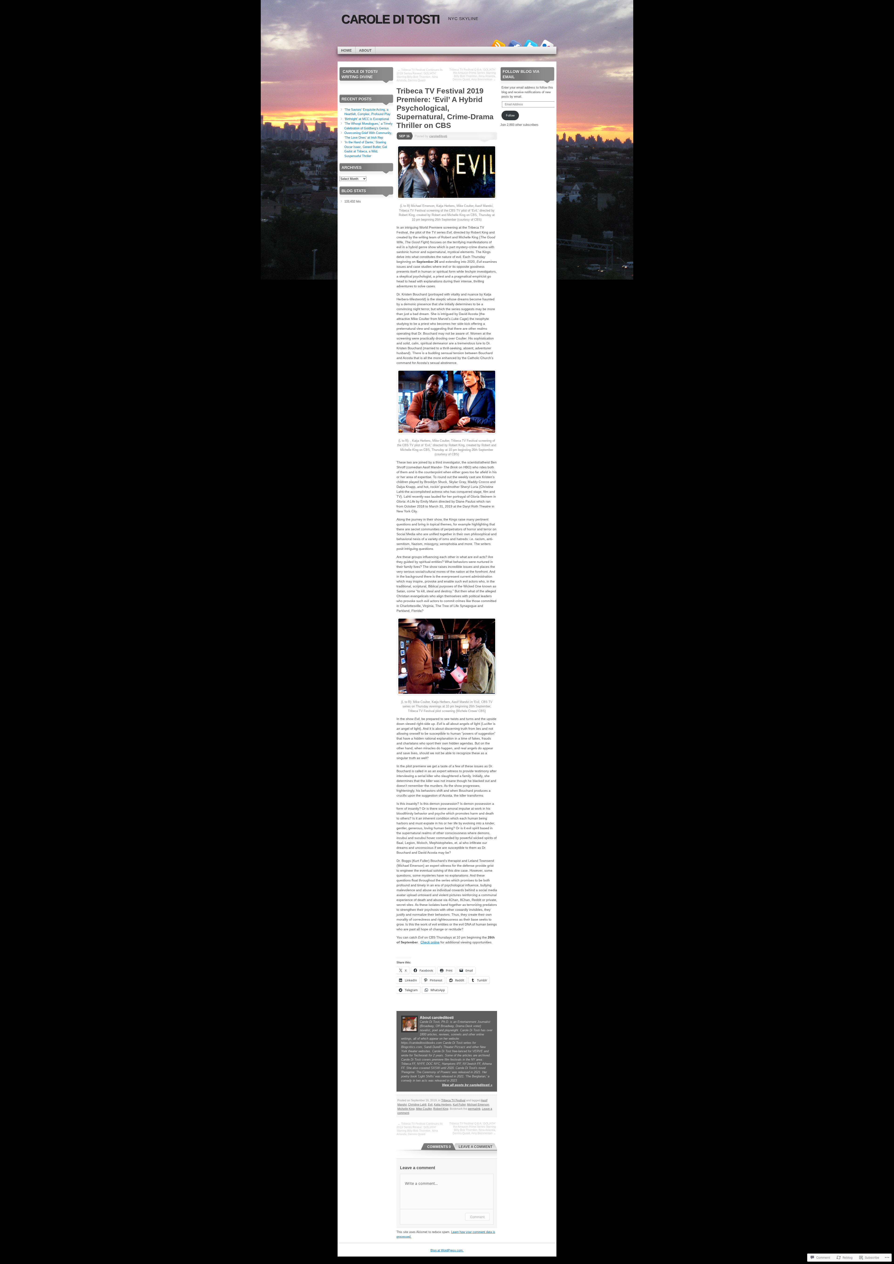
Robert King (440, 1108)
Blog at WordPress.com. (447, 1250)
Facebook (514, 45)
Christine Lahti (417, 1104)
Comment (477, 1217)
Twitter (530, 45)
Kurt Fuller (459, 1104)
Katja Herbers (442, 1104)
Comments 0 (439, 1147)
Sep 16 (404, 136)
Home (346, 50)
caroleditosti (438, 136)
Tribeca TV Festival (453, 1100)
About (365, 50)
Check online (430, 942)
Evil (430, 1104)
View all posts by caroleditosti (467, 1085)
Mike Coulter (424, 1108)
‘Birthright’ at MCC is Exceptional (366, 119)
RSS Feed (497, 45)
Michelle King (406, 1108)
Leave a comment (475, 1147)
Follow (510, 115)
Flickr (546, 45)
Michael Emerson (478, 1104)
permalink (474, 1108)
